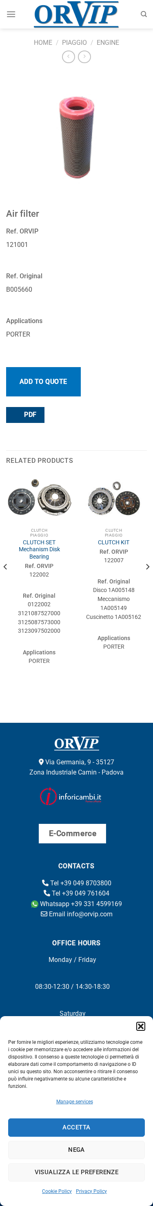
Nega (76, 1149)
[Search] (144, 14)
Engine (108, 42)
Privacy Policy (91, 1191)
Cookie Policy (57, 1191)
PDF (29, 414)
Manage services (74, 1102)
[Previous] (6, 583)
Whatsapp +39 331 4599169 (80, 904)
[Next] (147, 583)
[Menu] (11, 14)
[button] (141, 1026)
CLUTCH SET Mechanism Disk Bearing (39, 549)
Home (43, 42)
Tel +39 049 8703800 (80, 883)
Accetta (76, 1127)
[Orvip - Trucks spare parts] (76, 14)
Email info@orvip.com (80, 914)
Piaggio (74, 42)
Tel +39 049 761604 (79, 893)
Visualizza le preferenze (77, 1172)
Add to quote (43, 381)
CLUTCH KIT (113, 542)
